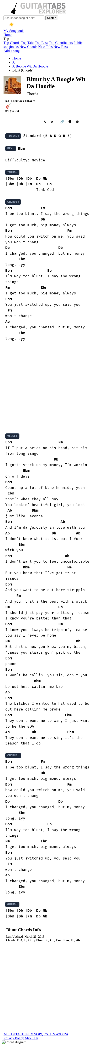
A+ (53, 121)
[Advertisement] (47, 387)
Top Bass (41, 43)
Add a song (12, 51)
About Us (31, 1038)
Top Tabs (27, 43)
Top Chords (12, 43)
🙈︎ (77, 121)
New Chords (28, 47)
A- (45, 121)
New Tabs (45, 47)
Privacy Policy (14, 1038)
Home (8, 35)
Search (51, 18)
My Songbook (14, 31)
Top (6, 39)
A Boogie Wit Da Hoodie (30, 66)
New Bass (60, 47)
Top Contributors (61, 43)
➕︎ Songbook (16, 122)
